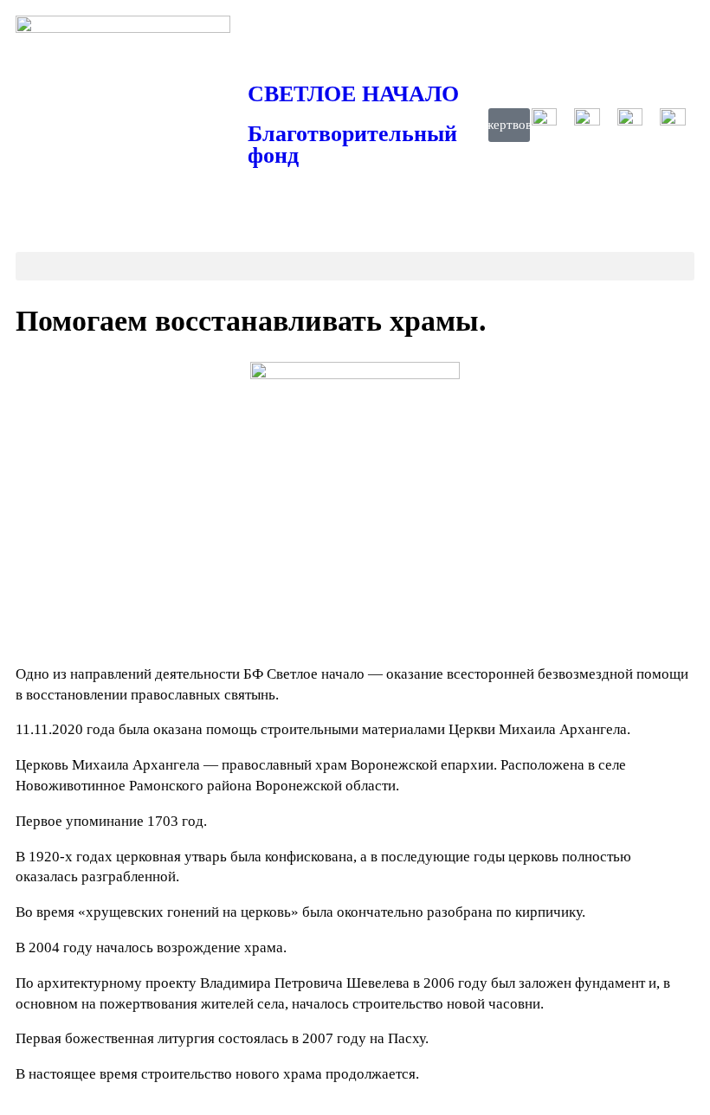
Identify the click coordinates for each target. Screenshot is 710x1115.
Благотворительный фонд (352, 145)
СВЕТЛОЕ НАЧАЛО (353, 93)
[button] (355, 266)
